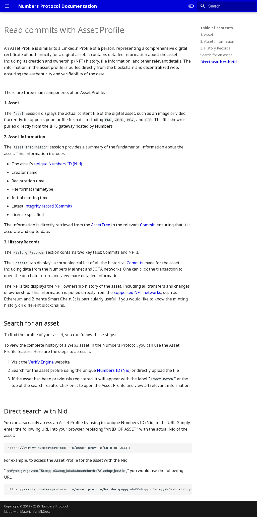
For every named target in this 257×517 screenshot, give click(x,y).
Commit (147, 225)
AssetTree (100, 225)
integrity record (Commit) (47, 206)
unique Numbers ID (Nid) (58, 164)
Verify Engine (41, 362)
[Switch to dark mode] (191, 6)
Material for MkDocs (35, 511)
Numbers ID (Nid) (114, 370)
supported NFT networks (137, 292)
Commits (135, 263)
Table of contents (216, 28)
